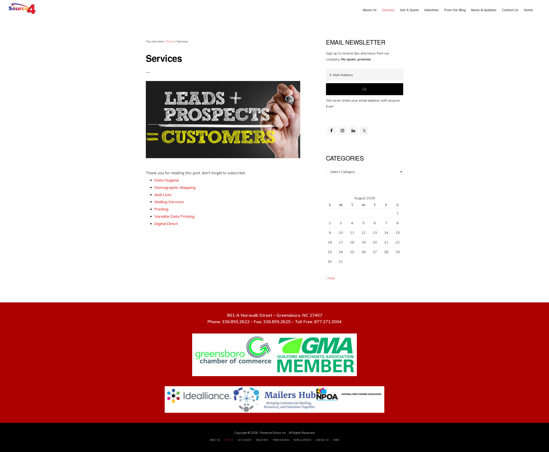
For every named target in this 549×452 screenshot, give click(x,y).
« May (330, 278)
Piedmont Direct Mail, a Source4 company (23, 8)
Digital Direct (166, 223)
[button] (538, 7)
